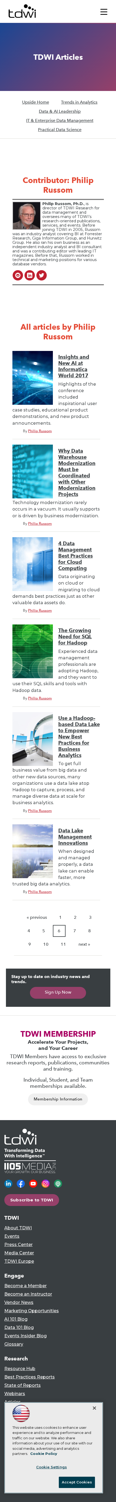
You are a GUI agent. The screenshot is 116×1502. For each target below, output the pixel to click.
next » (84, 944)
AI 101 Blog (16, 1319)
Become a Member (25, 1285)
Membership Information (58, 1099)
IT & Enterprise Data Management (59, 120)
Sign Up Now (58, 992)
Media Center (19, 1252)
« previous (37, 917)
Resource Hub (19, 1368)
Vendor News (18, 1302)
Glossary (13, 1344)
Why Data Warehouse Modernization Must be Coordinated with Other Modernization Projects (76, 472)
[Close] (94, 1408)
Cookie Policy (43, 1453)
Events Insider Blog (25, 1335)
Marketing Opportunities (31, 1310)
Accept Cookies (77, 1482)
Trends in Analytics (79, 102)
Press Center (18, 1244)
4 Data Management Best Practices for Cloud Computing (75, 555)
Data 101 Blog (19, 1327)
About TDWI (18, 1227)
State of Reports (22, 1385)
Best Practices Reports (29, 1377)
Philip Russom (40, 430)
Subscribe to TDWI (31, 1199)
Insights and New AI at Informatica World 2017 (73, 366)
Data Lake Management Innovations (75, 837)
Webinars (14, 1393)
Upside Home (35, 102)
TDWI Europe (19, 1261)
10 (46, 944)
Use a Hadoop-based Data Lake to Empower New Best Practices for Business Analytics (79, 736)
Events (11, 1236)
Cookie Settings (51, 1467)
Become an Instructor (28, 1294)
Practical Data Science (59, 129)
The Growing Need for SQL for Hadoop (75, 636)
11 (63, 944)
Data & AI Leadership (60, 111)
